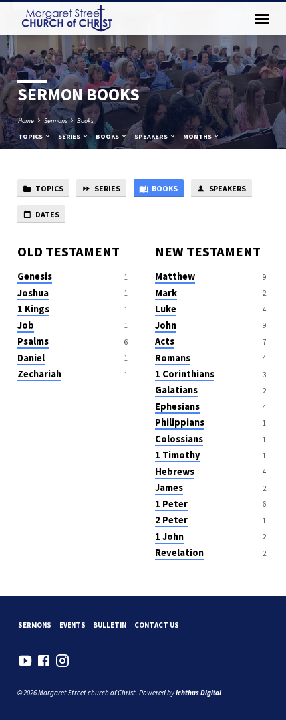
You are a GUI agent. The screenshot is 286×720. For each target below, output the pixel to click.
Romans (172, 358)
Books (85, 120)
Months (198, 136)
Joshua (33, 293)
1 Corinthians (184, 374)
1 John (169, 537)
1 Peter (171, 504)
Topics (31, 136)
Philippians (179, 422)
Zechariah (39, 374)
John (165, 325)
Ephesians (177, 406)
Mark (166, 293)
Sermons (55, 120)
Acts (164, 341)
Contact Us (156, 625)
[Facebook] (43, 660)
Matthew (175, 276)
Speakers (151, 136)
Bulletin (109, 625)
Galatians (176, 390)
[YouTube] (25, 660)
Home (26, 120)
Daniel (31, 358)
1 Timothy (177, 455)
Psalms (33, 341)
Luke (165, 309)
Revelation (179, 553)
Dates (46, 214)
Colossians (179, 439)
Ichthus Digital (198, 692)
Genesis (34, 276)
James (169, 488)
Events (72, 625)
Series (70, 136)
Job (25, 325)
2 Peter (171, 520)
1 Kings (33, 309)
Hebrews (174, 472)
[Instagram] (62, 660)
